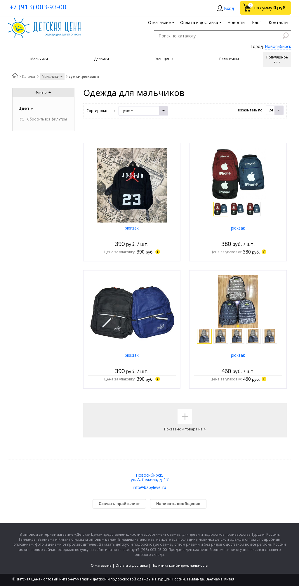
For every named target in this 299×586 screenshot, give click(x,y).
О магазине (101, 565)
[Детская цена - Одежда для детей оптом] (44, 21)
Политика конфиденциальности (180, 565)
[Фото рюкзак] (132, 185)
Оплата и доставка (131, 565)
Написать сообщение (178, 503)
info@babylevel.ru (149, 487)
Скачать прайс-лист (119, 503)
